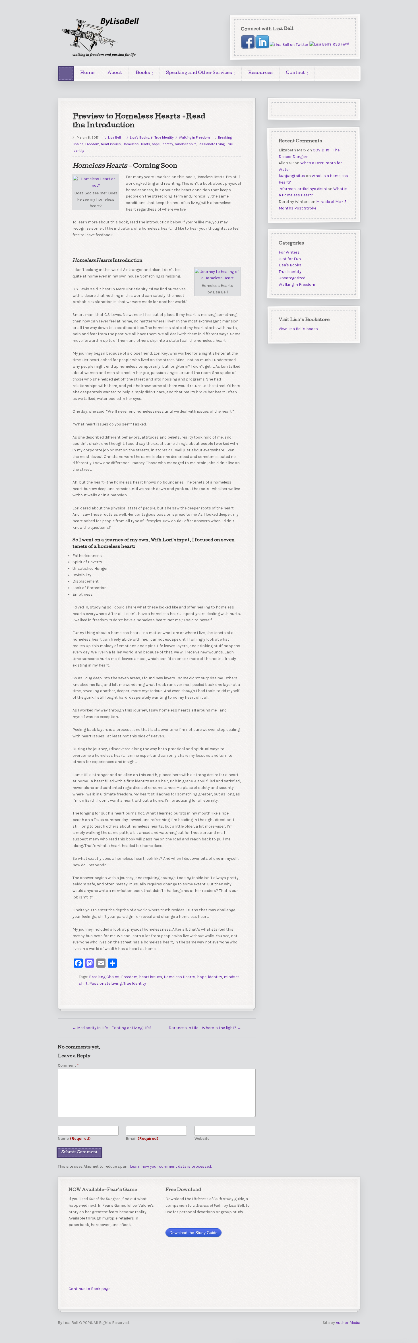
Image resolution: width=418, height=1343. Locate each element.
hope (156, 144)
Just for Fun (289, 258)
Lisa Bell (114, 137)
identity (167, 144)
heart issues (111, 144)
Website (202, 1138)
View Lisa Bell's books (298, 328)
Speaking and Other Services (199, 73)
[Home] (66, 73)
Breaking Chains (104, 976)
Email (142, 1138)
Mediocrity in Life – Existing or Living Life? (112, 1027)
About (114, 73)
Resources (260, 73)
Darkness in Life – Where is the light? (205, 1027)
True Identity (164, 137)
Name (74, 1138)
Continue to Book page (89, 1288)
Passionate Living (211, 144)
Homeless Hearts (136, 144)
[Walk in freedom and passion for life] (100, 37)
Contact (295, 73)
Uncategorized (291, 278)
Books (142, 73)
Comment (68, 1065)
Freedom (92, 144)
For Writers (288, 252)
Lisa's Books (139, 137)
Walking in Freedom (194, 137)
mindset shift (185, 144)
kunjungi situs (291, 175)
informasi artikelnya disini (302, 188)
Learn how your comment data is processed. (171, 1166)
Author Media (348, 1322)
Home (87, 73)
